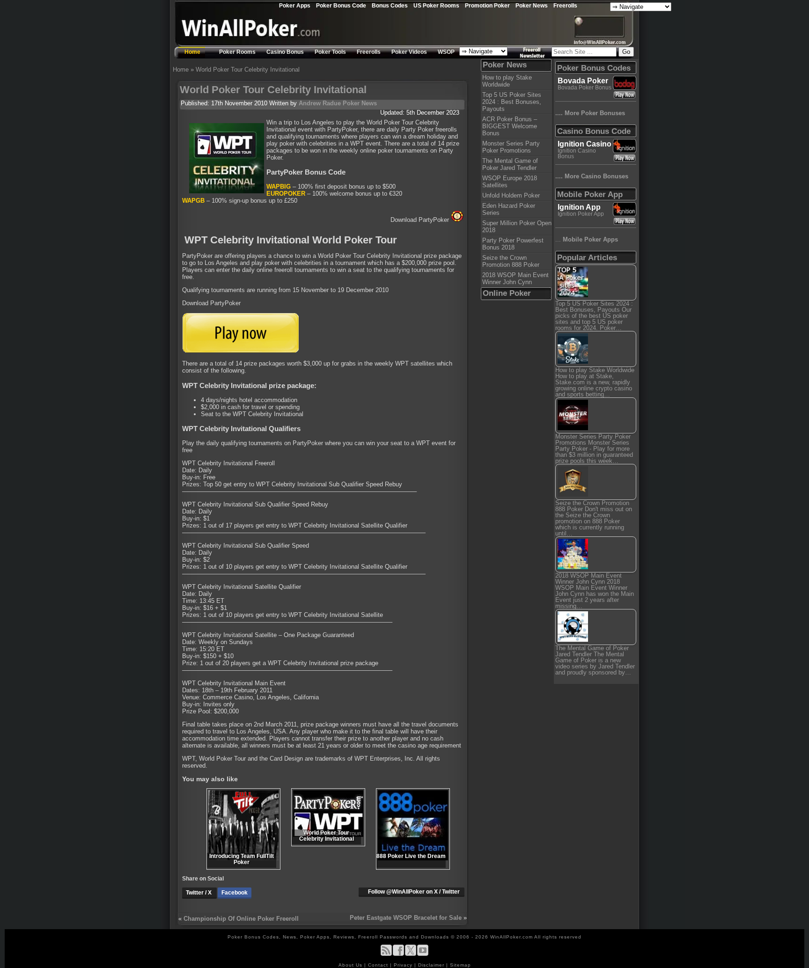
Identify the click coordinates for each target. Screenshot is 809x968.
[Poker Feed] (386, 954)
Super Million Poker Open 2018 (517, 227)
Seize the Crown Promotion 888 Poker (510, 261)
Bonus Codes (390, 5)
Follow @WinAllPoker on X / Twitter (414, 891)
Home (192, 52)
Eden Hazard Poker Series (508, 209)
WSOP (446, 52)
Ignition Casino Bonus (577, 153)
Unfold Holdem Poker (511, 195)
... (586, 239)
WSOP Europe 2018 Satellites (509, 182)
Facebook (234, 892)
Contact (379, 965)
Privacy (404, 965)
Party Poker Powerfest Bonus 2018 (513, 244)
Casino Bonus (285, 52)
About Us (351, 965)
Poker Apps (294, 5)
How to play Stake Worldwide (507, 81)
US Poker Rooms (436, 5)
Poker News (531, 5)
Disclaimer (432, 965)
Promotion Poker (487, 5)
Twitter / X (199, 892)
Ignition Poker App (581, 214)
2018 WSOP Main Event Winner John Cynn (515, 278)
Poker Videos (409, 52)
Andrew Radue (320, 103)
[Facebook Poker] (398, 954)
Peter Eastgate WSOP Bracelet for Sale (406, 917)
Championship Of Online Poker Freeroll (241, 918)
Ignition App (579, 207)
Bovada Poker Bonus (584, 87)
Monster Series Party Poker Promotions (511, 147)
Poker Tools (330, 52)
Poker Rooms (237, 52)
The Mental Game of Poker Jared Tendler (510, 164)
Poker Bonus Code (341, 5)
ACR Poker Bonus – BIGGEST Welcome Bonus (509, 126)
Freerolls (565, 5)
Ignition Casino (584, 144)
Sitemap (460, 965)
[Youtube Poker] (422, 954)
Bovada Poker (583, 81)
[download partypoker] (240, 350)
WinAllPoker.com (511, 936)
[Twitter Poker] (410, 954)
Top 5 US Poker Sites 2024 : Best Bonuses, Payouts (511, 101)
